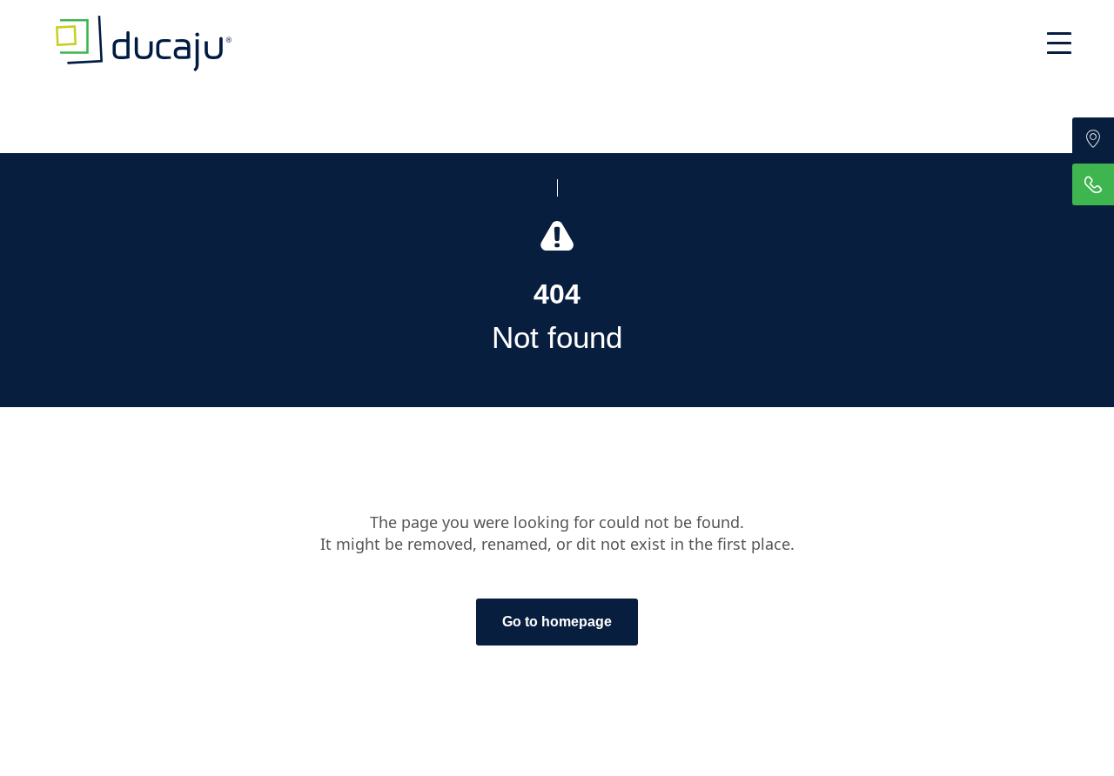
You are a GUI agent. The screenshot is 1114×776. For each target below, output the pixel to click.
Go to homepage (557, 621)
